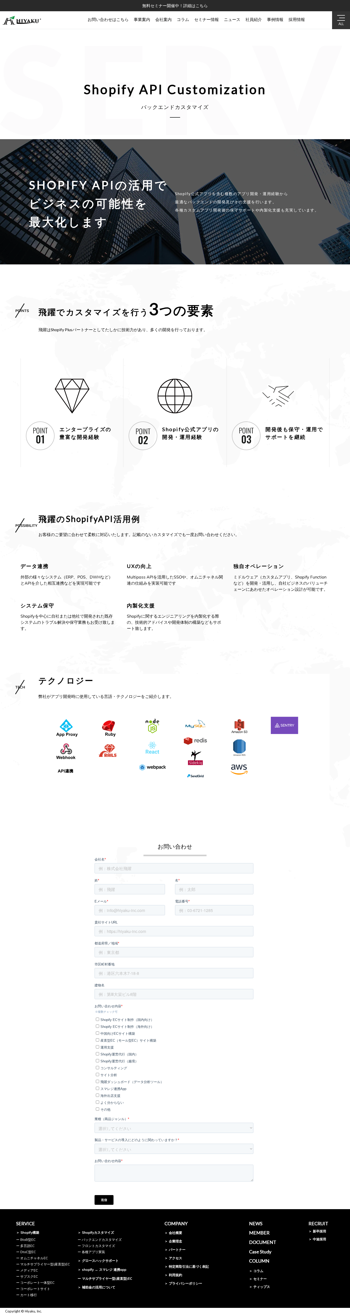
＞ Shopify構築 (27, 1232)
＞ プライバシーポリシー (183, 1283)
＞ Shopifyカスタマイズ (96, 1232)
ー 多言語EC (25, 1246)
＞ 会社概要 (173, 1233)
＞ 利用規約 (173, 1275)
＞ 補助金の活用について (96, 1287)
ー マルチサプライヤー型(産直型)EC (43, 1264)
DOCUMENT (262, 1242)
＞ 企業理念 (173, 1241)
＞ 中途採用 (317, 1239)
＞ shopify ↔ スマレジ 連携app (102, 1269)
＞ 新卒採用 (317, 1231)
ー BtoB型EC (26, 1240)
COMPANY (176, 1223)
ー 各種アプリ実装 (91, 1252)
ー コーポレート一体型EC (35, 1282)
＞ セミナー (258, 1279)
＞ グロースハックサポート (98, 1261)
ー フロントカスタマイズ (96, 1246)
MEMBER (259, 1232)
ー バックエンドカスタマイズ (100, 1240)
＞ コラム (256, 1271)
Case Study (260, 1251)
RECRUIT (318, 1223)
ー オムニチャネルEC (32, 1258)
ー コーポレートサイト (33, 1289)
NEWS (255, 1223)
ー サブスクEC (27, 1276)
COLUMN (259, 1261)
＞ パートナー (175, 1250)
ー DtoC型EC (26, 1252)
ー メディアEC (27, 1270)
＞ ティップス (259, 1287)
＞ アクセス (173, 1258)
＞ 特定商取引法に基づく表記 (186, 1266)
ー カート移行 (26, 1295)
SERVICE (25, 1223)
